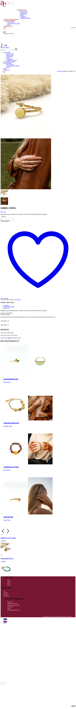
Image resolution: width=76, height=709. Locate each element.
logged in (9, 338)
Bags (9, 25)
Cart (4, 591)
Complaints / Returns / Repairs (13, 605)
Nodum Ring (8, 517)
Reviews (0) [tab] (6, 308)
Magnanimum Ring (11, 379)
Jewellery (22, 10)
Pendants (23, 14)
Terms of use (9, 601)
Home (8, 580)
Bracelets (23, 12)
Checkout (5, 592)
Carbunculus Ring (11, 467)
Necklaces (23, 11)
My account (62, 71)
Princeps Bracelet (11, 423)
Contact (8, 608)
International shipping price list (13, 610)
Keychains (10, 22)
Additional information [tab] (9, 306)
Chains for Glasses (13, 23)
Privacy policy (10, 606)
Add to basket (5, 221)
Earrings (23, 16)
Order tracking (6, 595)
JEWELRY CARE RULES (12, 603)
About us (8, 26)
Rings (22, 15)
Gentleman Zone (11, 19)
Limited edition (25, 18)
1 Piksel (73, 616)
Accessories (10, 20)
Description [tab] (6, 305)
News (5, 68)
